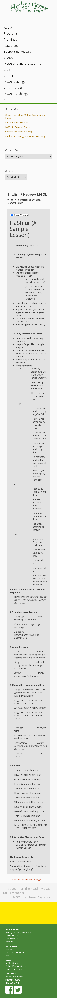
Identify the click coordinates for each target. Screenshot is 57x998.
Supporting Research (18, 51)
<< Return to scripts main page (25, 879)
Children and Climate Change (19, 131)
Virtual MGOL (13, 88)
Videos (8, 58)
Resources (11, 46)
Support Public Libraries (16, 122)
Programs (11, 33)
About (8, 27)
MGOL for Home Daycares (33, 897)
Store (7, 100)
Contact (9, 76)
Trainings (10, 39)
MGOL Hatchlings (16, 94)
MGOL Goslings (15, 82)
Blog (7, 70)
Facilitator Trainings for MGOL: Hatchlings (25, 136)
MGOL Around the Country (22, 63)
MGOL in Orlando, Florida (17, 127)
